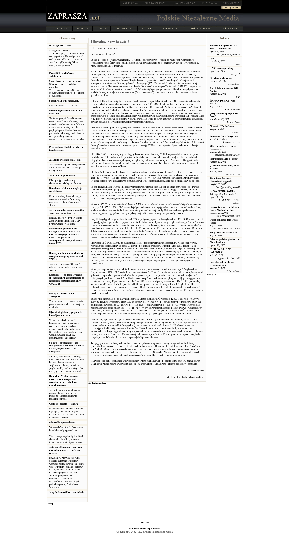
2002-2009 (147, 28)
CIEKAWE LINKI (124, 28)
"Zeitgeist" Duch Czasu (222, 126)
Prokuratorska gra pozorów (224, 158)
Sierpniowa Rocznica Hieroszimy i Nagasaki (221, 180)
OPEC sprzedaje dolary (221, 68)
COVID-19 (102, 28)
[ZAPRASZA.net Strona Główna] (67, 21)
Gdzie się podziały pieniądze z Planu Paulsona (224, 241)
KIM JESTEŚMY (59, 28)
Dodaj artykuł (231, 7)
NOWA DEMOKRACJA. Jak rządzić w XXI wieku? (223, 193)
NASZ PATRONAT (170, 28)
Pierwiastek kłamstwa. (221, 78)
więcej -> (51, 503)
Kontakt (144, 522)
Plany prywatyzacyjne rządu (224, 232)
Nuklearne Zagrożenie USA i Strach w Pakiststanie (224, 47)
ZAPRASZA (155, 3)
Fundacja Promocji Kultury (144, 528)
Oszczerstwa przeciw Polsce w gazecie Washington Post (224, 208)
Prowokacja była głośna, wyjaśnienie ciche (222, 263)
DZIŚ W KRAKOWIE (200, 28)
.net (130, 3)
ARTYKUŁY (82, 28)
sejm (212, 58)
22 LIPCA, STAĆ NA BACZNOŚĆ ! (220, 251)
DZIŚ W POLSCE (229, 28)
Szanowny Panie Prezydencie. (224, 136)
